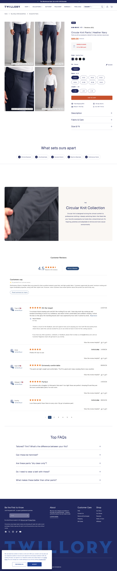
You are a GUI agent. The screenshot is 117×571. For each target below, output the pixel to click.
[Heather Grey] (76, 59)
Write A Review (72, 268)
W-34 (75, 82)
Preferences (19, 564)
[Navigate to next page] (71, 417)
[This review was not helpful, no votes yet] (105, 342)
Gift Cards (80, 521)
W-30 (75, 77)
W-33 (100, 77)
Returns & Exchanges (83, 516)
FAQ (79, 511)
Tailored (76, 69)
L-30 (75, 91)
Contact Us (81, 513)
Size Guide (110, 64)
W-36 (83, 82)
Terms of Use (24, 520)
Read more (93, 316)
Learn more (54, 516)
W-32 (92, 77)
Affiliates (98, 521)
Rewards (98, 516)
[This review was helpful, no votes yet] (101, 342)
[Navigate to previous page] (45, 417)
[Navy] (83, 59)
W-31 (83, 77)
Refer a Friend (100, 519)
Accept (34, 564)
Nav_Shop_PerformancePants (18, 13)
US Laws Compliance (55, 567)
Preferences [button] (42, 559)
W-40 (101, 82)
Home (6, 13)
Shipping (80, 519)
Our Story (99, 511)
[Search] (94, 7)
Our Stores (99, 513)
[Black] (80, 59)
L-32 (83, 91)
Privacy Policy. (31, 520)
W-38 (92, 82)
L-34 (91, 91)
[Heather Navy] (72, 59)
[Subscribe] (27, 515)
